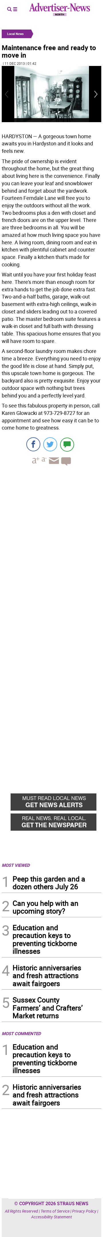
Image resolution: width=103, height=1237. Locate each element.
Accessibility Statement (51, 1217)
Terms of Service (55, 1211)
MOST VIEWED (16, 865)
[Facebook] (33, 444)
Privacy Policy (84, 1211)
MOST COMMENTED (21, 1033)
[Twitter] (50, 444)
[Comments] (67, 444)
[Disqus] (51, 549)
